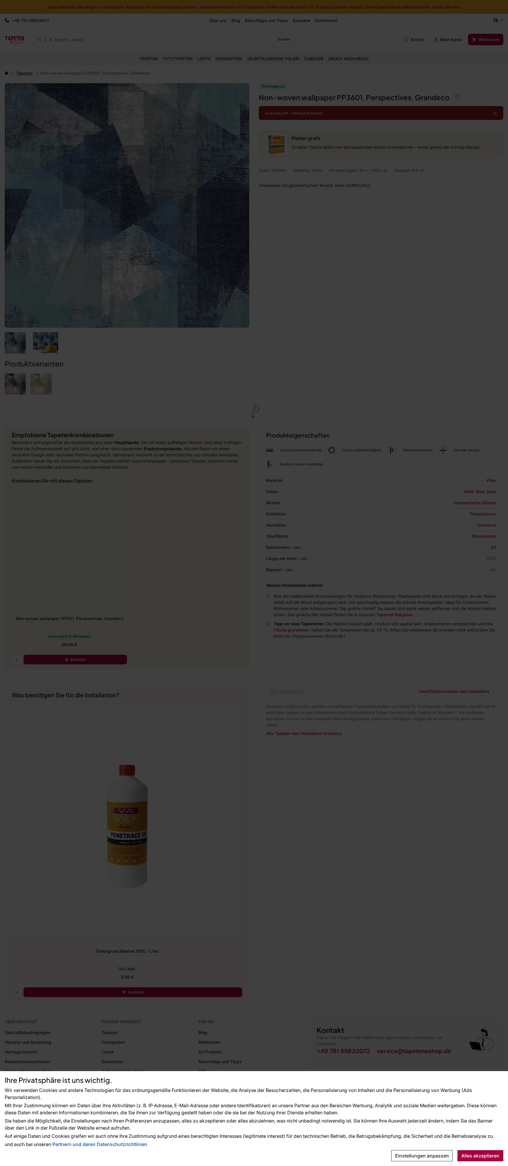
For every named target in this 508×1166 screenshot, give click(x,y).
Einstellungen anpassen (422, 1156)
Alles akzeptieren (480, 1156)
